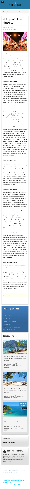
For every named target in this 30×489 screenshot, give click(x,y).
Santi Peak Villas (7, 470)
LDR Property (23, 470)
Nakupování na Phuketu (13, 327)
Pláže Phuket (6, 318)
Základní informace (8, 313)
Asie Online (14, 472)
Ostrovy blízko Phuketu (9, 329)
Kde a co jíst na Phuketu (9, 321)
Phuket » (11, 296)
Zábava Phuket (7, 324)
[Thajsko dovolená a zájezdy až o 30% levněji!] (15, 4)
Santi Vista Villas (16, 470)
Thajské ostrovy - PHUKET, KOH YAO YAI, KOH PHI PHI (14, 428)
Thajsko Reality (6, 472)
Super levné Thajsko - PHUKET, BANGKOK (14, 397)
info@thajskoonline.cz (8, 444)
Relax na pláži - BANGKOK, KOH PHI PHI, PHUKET (12, 365)
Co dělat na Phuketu (8, 316)
